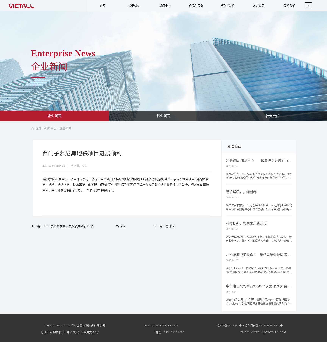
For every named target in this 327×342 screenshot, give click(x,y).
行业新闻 (163, 116)
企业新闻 (54, 116)
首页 (103, 5)
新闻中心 (165, 5)
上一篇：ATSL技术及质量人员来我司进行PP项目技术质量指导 (64, 226)
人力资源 (258, 5)
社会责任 (272, 116)
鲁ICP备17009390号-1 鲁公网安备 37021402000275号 (250, 325)
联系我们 (289, 5)
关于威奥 (134, 5)
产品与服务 (196, 5)
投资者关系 (227, 5)
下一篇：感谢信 (164, 226)
